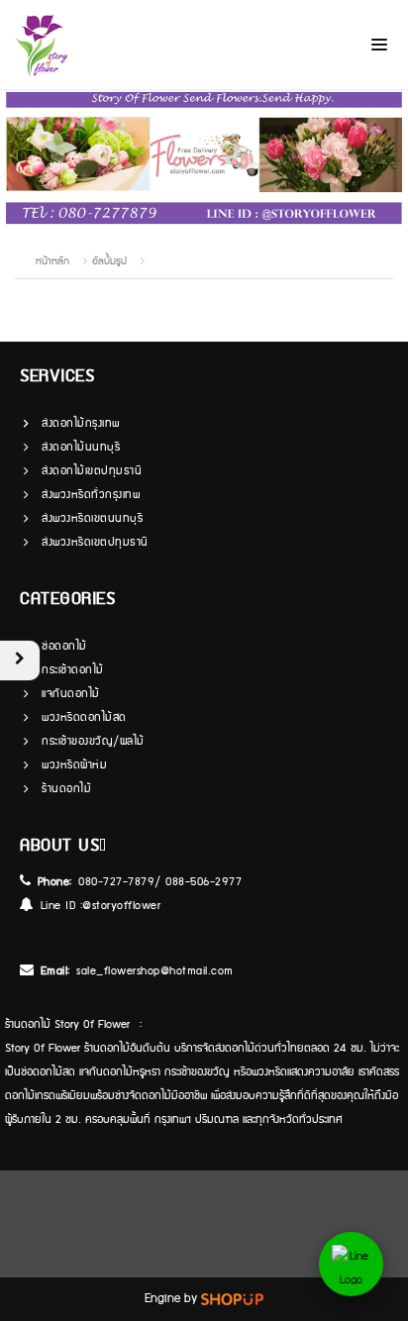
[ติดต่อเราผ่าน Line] (351, 1264)
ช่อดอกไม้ (64, 646)
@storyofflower (121, 905)
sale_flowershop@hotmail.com (155, 971)
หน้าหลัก (52, 261)
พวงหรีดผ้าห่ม (74, 765)
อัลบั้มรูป (111, 261)
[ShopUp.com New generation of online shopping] (232, 1298)
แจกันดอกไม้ (71, 693)
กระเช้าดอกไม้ (73, 669)
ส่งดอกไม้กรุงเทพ (81, 423)
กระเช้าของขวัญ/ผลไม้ (93, 741)
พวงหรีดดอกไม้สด (84, 717)
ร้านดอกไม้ (66, 788)
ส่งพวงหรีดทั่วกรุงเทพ (91, 494)
